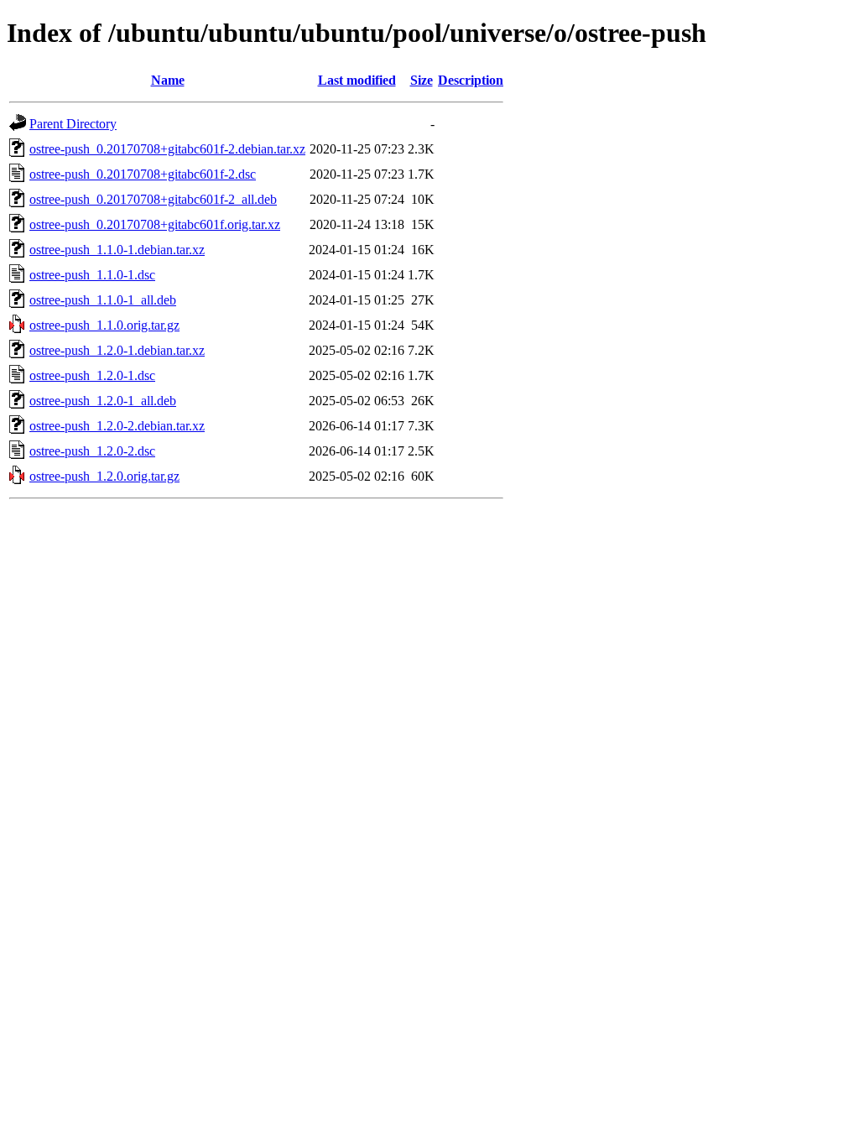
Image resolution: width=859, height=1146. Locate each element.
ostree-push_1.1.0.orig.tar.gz (104, 325)
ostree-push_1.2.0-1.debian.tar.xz (117, 350)
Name (168, 80)
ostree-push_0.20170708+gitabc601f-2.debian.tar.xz (167, 149)
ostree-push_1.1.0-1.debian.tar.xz (117, 249)
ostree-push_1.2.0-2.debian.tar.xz (117, 426)
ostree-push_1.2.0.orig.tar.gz (104, 476)
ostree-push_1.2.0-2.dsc (92, 451)
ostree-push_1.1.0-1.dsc (92, 275)
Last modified (357, 80)
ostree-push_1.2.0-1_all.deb (102, 400)
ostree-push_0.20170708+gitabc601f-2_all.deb (153, 199)
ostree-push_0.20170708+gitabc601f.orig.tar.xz (154, 224)
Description (470, 80)
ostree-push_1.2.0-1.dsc (92, 375)
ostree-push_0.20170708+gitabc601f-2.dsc (142, 174)
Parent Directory (73, 124)
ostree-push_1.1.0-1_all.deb (102, 300)
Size (421, 80)
